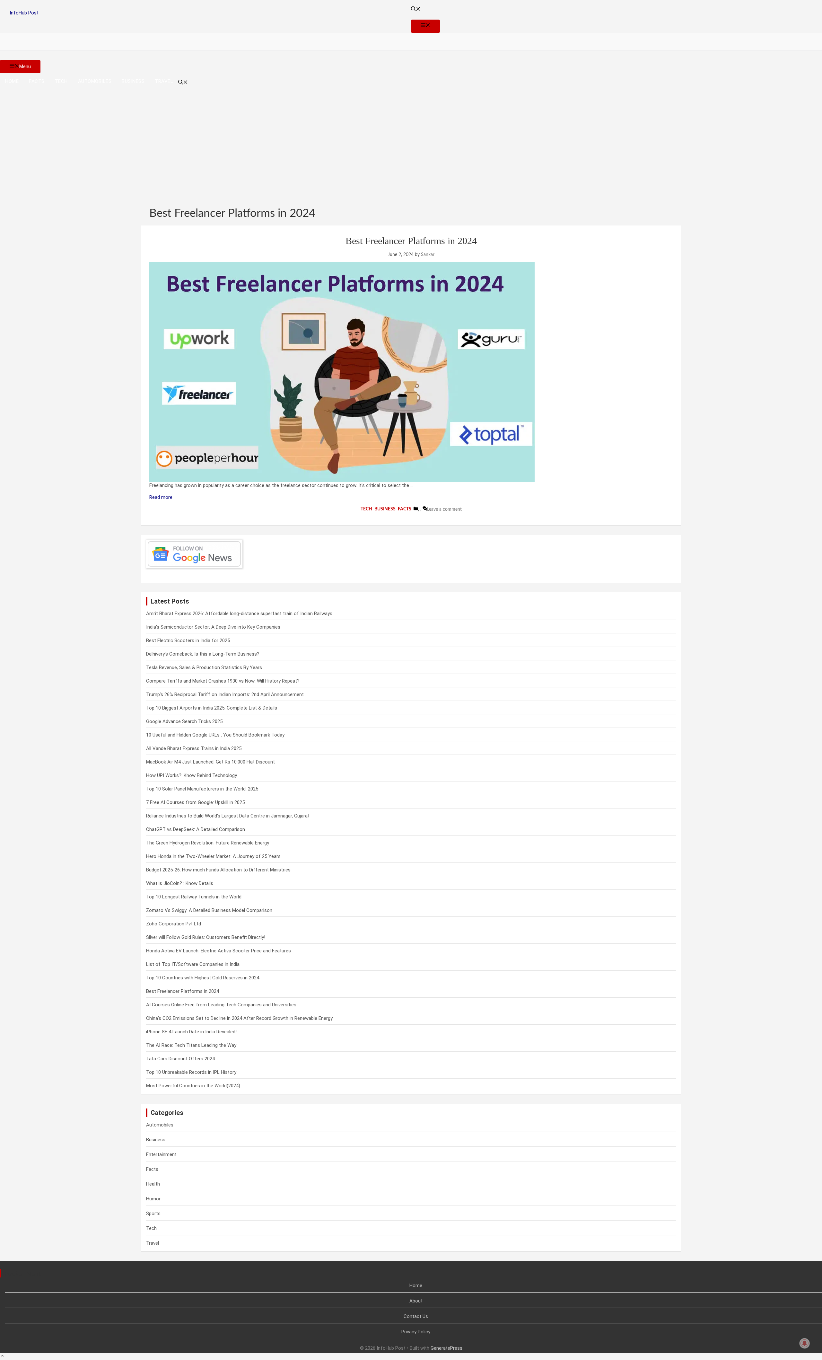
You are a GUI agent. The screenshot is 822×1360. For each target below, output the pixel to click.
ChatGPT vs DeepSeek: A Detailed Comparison (195, 829)
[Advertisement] (411, 141)
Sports (153, 1213)
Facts (37, 81)
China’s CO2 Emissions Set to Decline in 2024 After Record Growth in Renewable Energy (239, 1018)
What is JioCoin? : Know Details (179, 883)
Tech (61, 81)
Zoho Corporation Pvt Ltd (173, 924)
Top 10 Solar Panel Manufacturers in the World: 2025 (202, 789)
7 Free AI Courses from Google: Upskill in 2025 (195, 802)
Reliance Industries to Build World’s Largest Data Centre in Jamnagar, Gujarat (228, 816)
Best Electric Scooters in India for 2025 (188, 640)
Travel (164, 81)
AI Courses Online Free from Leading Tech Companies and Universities (221, 1005)
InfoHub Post (24, 13)
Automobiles (95, 81)
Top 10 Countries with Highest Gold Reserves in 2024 (202, 978)
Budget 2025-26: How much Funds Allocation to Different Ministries (218, 870)
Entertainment (161, 1154)
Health (153, 1184)
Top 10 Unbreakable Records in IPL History (191, 1072)
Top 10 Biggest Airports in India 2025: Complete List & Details (211, 708)
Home (12, 81)
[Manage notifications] (805, 1343)
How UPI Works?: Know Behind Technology (191, 775)
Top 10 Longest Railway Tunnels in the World (193, 897)
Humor (153, 1199)
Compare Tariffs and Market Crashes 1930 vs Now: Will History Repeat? (223, 681)
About (416, 1301)
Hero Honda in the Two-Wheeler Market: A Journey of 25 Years (213, 856)
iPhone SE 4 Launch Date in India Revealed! (191, 1032)
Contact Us (416, 1316)
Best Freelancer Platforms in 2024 (411, 240)
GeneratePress (446, 1348)
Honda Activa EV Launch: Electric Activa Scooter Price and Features (218, 951)
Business (133, 81)
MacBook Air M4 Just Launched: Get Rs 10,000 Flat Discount (210, 762)
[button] (2, 1356)
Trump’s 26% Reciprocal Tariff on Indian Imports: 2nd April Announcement (225, 694)
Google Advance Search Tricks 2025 (184, 721)
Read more (160, 497)
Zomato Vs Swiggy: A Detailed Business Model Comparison (209, 910)
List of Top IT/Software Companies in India (193, 964)
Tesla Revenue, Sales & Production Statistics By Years (204, 667)
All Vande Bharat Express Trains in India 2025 (193, 748)
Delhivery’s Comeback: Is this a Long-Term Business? (202, 654)
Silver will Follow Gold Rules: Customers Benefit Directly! (205, 937)
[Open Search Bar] (411, 10)
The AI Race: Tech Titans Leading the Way (191, 1045)
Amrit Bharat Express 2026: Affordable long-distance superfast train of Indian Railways (239, 613)
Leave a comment (444, 509)
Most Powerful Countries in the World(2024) (193, 1086)
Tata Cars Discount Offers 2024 (180, 1059)
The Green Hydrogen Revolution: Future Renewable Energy (207, 843)
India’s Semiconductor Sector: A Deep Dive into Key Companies (213, 627)
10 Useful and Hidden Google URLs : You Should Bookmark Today (215, 735)
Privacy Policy (415, 1332)
